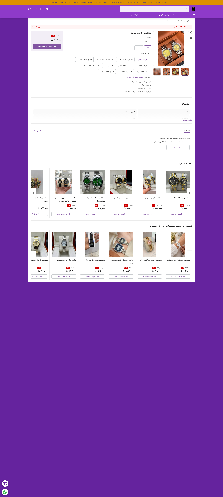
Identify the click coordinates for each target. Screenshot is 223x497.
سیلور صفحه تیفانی (125, 65)
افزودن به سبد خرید (45, 46)
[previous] (189, 193)
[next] (33, 193)
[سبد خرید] (29, 9)
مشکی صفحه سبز (125, 71)
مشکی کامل (108, 65)
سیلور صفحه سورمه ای (105, 59)
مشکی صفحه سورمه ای (90, 65)
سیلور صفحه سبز (143, 65)
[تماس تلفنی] (5, 483)
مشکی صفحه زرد (143, 71)
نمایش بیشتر (187, 120)
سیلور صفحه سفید (107, 71)
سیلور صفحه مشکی (84, 59)
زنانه (147, 47)
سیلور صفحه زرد (143, 59)
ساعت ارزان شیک (187, 21)
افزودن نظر (37, 130)
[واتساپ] (5, 492)
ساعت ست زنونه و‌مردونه (173, 21)
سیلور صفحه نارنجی (125, 59)
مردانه (139, 47)
